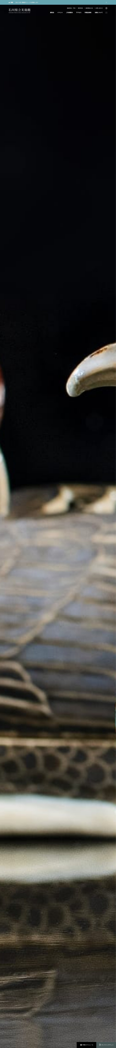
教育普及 (80, 8)
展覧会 (52, 12)
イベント (60, 12)
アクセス (78, 12)
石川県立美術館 (19, 10)
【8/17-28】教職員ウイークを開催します (26, 2)
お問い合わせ (99, 8)
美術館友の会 (89, 8)
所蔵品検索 (88, 12)
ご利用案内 (69, 12)
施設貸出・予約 (71, 8)
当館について (99, 12)
